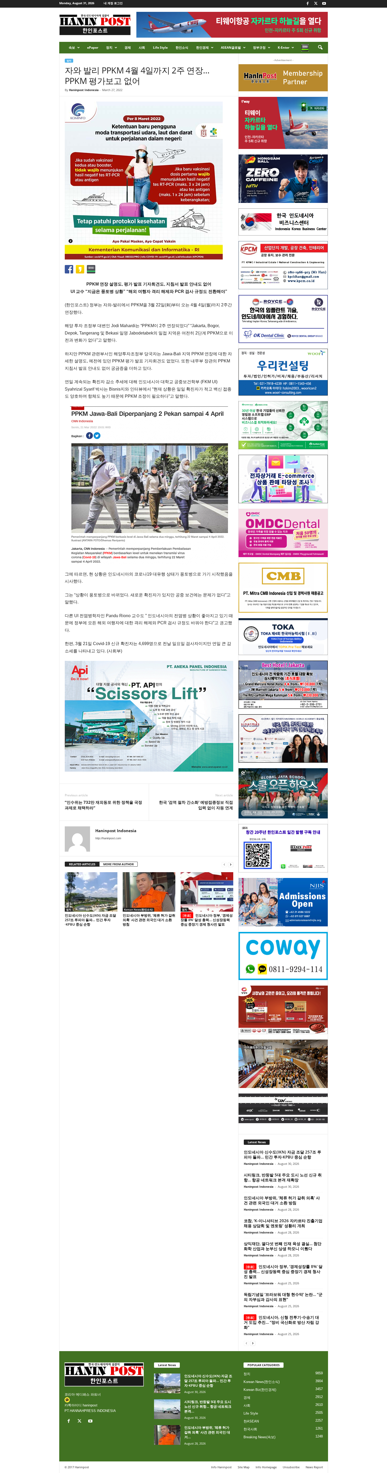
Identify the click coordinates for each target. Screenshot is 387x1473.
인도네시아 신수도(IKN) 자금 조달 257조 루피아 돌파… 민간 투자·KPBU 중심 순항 (90, 920)
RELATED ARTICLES (82, 864)
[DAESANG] (283, 1010)
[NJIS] (283, 902)
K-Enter (283, 47)
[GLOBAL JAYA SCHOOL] (283, 793)
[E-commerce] (283, 479)
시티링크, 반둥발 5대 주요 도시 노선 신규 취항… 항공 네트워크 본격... (207, 1406)
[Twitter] (316, 4)
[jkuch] (283, 1064)
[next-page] (230, 864)
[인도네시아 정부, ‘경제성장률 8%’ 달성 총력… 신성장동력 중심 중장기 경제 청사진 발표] (207, 892)
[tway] (283, 123)
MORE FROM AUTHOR (118, 864)
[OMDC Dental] (283, 533)
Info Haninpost (221, 1467)
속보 (72, 47)
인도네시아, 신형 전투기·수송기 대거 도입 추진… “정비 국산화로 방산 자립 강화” (281, 1322)
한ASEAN (251, 1421)
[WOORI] (283, 372)
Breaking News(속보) (259, 1437)
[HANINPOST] (283, 848)
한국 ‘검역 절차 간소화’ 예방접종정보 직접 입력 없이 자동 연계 (196, 805)
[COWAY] (283, 956)
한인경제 (202, 47)
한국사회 (250, 1429)
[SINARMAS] (283, 738)
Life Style (160, 47)
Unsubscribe (291, 1467)
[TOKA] (283, 636)
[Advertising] (149, 716)
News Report (314, 1467)
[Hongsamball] (283, 178)
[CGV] (283, 1108)
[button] (320, 47)
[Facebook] (308, 4)
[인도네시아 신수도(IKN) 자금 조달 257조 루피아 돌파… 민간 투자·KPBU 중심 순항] (91, 892)
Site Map (244, 1467)
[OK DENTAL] (283, 319)
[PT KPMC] (283, 265)
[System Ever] (283, 425)
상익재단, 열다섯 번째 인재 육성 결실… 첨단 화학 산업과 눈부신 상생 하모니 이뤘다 (282, 1246)
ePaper (92, 47)
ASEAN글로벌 (231, 47)
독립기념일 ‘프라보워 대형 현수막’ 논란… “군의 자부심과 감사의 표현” (283, 1297)
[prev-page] (224, 864)
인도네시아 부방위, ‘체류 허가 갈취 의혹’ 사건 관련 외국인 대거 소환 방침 (149, 920)
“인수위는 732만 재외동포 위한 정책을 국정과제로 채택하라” (103, 805)
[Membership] (283, 77)
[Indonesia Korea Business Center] (283, 222)
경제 (128, 47)
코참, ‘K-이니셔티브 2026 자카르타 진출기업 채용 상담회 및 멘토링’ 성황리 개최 (283, 1223)
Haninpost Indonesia (84, 90)
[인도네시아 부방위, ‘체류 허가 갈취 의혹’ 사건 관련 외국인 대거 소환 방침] (149, 892)
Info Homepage (266, 1467)
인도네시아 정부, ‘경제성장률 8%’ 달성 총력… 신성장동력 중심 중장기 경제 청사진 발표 (207, 920)
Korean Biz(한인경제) (260, 1390)
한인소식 (182, 47)
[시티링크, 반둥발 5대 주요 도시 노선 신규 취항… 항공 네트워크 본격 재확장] (167, 1409)
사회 (142, 47)
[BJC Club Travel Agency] (283, 685)
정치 (109, 47)
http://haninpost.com (108, 838)
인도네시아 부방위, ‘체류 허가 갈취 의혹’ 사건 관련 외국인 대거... (207, 1432)
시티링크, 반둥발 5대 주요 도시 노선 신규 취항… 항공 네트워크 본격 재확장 (283, 1177)
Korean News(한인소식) (138, 909)
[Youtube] (324, 4)
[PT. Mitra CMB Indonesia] (283, 588)
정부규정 (259, 47)
